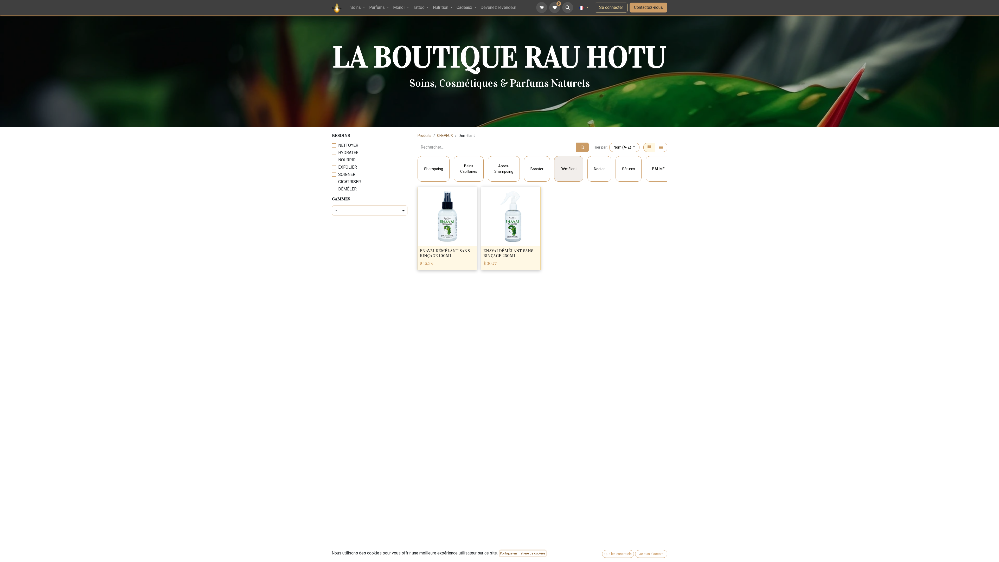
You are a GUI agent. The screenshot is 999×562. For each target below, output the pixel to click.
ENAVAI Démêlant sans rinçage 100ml (445, 253)
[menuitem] (357, 7)
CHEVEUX (445, 135)
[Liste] (661, 147)
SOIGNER (346, 174)
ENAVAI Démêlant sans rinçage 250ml (508, 253)
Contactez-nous (648, 7)
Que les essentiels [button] (618, 554)
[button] (567, 7)
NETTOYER (348, 145)
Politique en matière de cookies (523, 553)
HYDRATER (348, 152)
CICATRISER (349, 181)
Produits (424, 135)
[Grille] (649, 147)
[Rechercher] (582, 147)
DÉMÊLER (347, 189)
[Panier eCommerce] (541, 7)
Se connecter (611, 7)
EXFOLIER (347, 167)
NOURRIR (347, 159)
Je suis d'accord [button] (651, 554)
